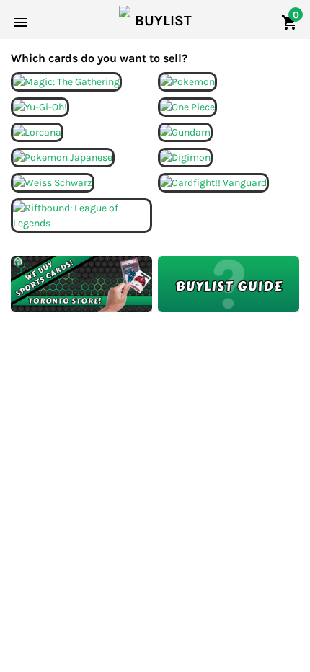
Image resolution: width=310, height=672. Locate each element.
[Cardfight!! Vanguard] (213, 181)
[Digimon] (185, 156)
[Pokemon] (187, 80)
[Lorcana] (37, 131)
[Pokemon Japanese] (63, 156)
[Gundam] (185, 131)
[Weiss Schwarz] (52, 181)
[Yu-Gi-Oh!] (40, 106)
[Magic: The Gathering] (66, 80)
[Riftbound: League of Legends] (81, 214)
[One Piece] (187, 106)
